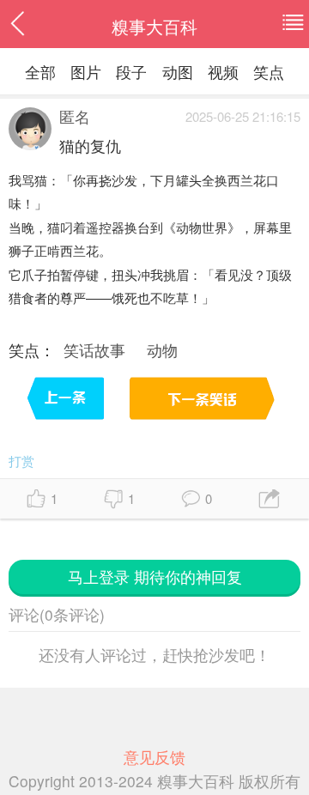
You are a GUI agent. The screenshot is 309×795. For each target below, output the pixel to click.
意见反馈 (154, 757)
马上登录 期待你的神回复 (155, 576)
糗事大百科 (154, 26)
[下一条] (200, 404)
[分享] (270, 499)
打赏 (21, 461)
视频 (223, 71)
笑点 (268, 71)
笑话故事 (94, 350)
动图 (177, 71)
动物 (162, 350)
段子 (131, 71)
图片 (85, 71)
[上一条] (67, 404)
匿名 (74, 116)
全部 (40, 71)
